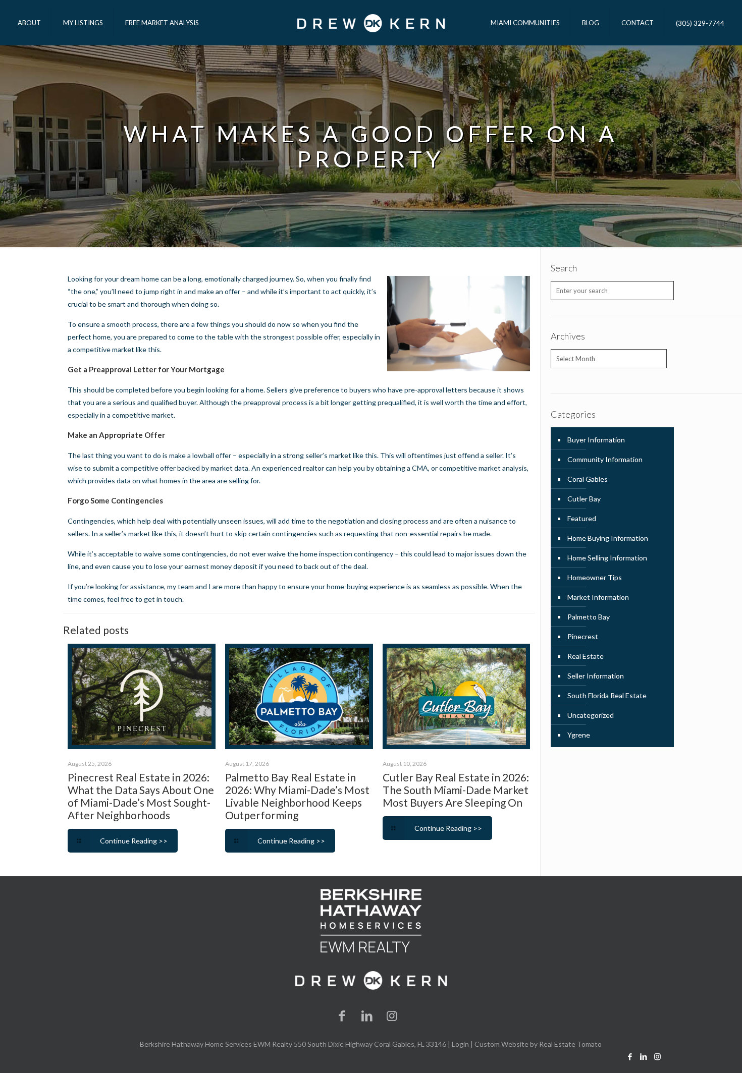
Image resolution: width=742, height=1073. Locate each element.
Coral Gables (587, 479)
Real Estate (585, 656)
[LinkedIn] (367, 1015)
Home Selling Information (607, 557)
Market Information (598, 597)
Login (460, 1044)
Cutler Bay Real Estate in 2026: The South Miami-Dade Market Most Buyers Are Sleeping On (456, 790)
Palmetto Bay (588, 616)
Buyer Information (596, 439)
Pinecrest (582, 636)
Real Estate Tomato (570, 1044)
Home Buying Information (607, 538)
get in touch (163, 599)
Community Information (605, 459)
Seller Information (595, 675)
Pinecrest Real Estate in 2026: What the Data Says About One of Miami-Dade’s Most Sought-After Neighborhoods (141, 796)
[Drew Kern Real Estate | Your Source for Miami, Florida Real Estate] (371, 22)
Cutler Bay (584, 498)
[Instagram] (392, 1015)
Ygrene (578, 734)
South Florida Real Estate (607, 695)
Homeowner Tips (594, 577)
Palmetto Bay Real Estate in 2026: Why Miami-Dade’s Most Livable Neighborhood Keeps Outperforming (297, 796)
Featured (581, 518)
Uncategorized (590, 715)
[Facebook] (342, 1015)
